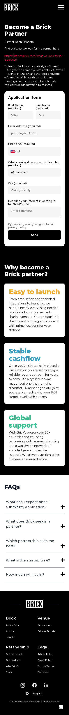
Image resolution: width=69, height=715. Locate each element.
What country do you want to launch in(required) (34, 164)
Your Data (43, 671)
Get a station (44, 625)
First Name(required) (15, 107)
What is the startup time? (28, 560)
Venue (44, 618)
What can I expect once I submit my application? (28, 504)
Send (34, 235)
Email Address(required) (24, 126)
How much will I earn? (25, 575)
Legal (43, 647)
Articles (10, 631)
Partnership (17, 647)
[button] (60, 7)
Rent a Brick (12, 625)
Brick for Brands (46, 631)
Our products (13, 660)
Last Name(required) (43, 107)
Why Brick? (12, 666)
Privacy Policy (45, 654)
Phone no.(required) (22, 144)
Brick (11, 618)
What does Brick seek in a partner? (28, 524)
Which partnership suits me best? (30, 543)
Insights (10, 637)
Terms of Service (46, 666)
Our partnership (14, 654)
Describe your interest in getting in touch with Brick (31, 202)
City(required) (17, 183)
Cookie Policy (45, 660)
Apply (9, 671)
